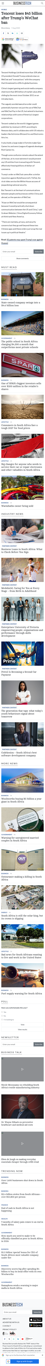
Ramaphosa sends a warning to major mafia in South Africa (19, 1286)
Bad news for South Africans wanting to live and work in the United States (21, 956)
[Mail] (22, 33)
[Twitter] (8, 33)
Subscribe (38, 251)
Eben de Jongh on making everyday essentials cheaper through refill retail (20, 1160)
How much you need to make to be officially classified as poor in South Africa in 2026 (22, 1238)
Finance (4, 1205)
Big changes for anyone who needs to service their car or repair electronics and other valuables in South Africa (21, 467)
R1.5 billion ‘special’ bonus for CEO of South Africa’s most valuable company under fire (20, 1255)
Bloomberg (5, 28)
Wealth (4, 1219)
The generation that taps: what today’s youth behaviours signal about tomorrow (22, 714)
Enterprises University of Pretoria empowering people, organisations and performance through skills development (22, 631)
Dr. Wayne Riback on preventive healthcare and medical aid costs (17, 1123)
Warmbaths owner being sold (17, 506)
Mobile (4, 9)
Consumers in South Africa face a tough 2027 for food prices (19, 426)
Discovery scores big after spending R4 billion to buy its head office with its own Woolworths (21, 1271)
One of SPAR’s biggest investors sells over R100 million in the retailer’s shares (21, 386)
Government (6, 338)
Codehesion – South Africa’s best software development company (19, 754)
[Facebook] (3, 33)
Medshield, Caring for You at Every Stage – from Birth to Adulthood (20, 589)
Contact (7, 1326)
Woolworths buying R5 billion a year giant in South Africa (21, 800)
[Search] (42, 3)
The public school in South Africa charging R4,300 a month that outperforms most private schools (19, 344)
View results (22, 1029)
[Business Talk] (29, 1339)
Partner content (9, 546)
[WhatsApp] (17, 33)
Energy (4, 912)
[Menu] (3, 3)
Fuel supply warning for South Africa (21, 993)
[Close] (42, 1355)
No (5, 1016)
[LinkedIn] (12, 33)
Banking (4, 1191)
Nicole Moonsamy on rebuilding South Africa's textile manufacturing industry (20, 1086)
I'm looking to (9, 1020)
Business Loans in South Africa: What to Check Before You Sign (21, 550)
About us (7, 1319)
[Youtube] (23, 1339)
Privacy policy (9, 1329)
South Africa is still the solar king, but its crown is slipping (22, 917)
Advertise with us (11, 1322)
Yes (5, 1012)
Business (5, 299)
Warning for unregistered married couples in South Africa (20, 839)
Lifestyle (5, 422)
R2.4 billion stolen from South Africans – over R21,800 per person (21, 1195)
